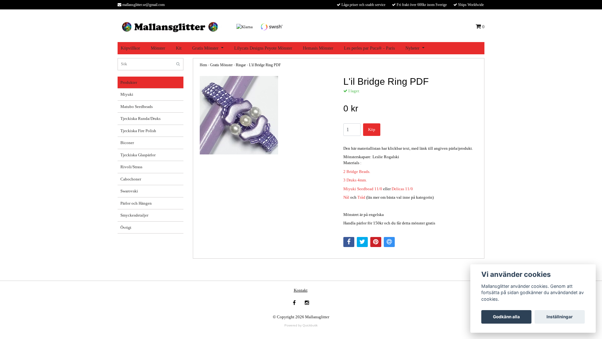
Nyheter (412, 48)
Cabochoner (130, 179)
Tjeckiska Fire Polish (138, 130)
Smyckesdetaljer (134, 215)
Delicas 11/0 (402, 188)
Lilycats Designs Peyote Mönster (263, 48)
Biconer (127, 142)
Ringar (241, 65)
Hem (203, 65)
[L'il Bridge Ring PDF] (267, 115)
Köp (371, 129)
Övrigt (125, 227)
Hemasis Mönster (318, 48)
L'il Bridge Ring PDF (265, 65)
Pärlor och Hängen (136, 203)
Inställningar (560, 316)
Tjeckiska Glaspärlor (138, 155)
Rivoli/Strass (131, 166)
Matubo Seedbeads (136, 106)
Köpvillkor (130, 48)
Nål (346, 197)
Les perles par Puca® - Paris (369, 48)
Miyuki (126, 94)
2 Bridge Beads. (356, 171)
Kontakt (301, 290)
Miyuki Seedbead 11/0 (362, 188)
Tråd (361, 197)
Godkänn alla (506, 316)
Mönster (158, 48)
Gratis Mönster (205, 48)
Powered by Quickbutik (301, 325)
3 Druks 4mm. (355, 180)
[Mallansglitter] (170, 26)
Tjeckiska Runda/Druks (140, 118)
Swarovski (129, 191)
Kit (179, 48)
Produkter (128, 82)
